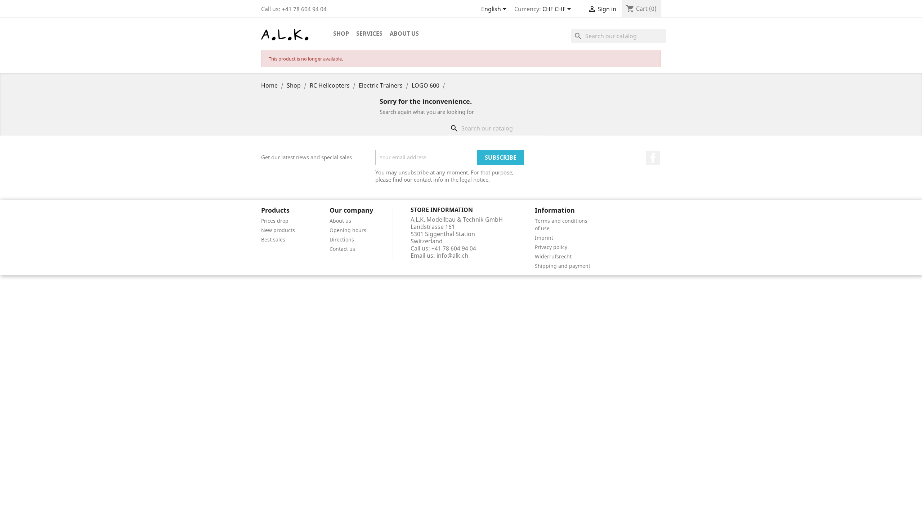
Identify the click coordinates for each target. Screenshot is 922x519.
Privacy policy (551, 247)
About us (404, 33)
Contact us (342, 248)
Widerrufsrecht (553, 256)
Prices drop (274, 220)
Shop (341, 33)
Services (369, 33)
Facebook (653, 158)
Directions (342, 239)
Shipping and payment (562, 265)
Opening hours (348, 230)
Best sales (273, 239)
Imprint (544, 237)
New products (278, 230)
